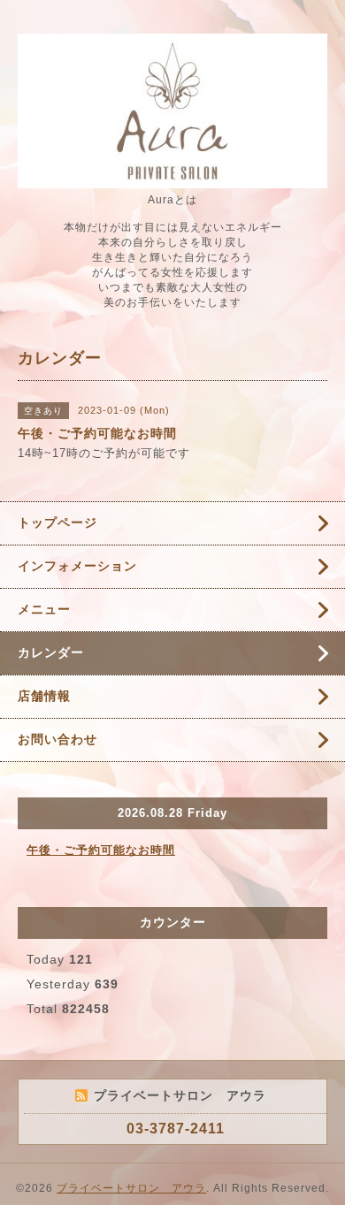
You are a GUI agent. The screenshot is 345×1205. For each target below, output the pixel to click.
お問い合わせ (57, 739)
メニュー (44, 609)
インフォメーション (77, 566)
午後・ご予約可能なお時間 (101, 850)
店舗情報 (44, 696)
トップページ (57, 522)
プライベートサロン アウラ (131, 1188)
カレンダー (51, 652)
